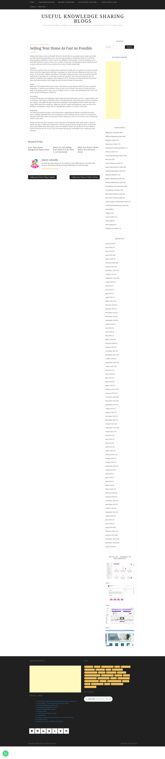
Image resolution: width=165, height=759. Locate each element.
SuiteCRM (109, 209)
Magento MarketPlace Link (46, 709)
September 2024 (111, 320)
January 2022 (110, 412)
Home (32, 2)
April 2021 (109, 447)
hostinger (87, 684)
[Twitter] (61, 731)
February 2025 (110, 305)
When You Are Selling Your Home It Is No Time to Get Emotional (63, 149)
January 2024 (110, 347)
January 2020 (110, 497)
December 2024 (111, 312)
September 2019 (111, 512)
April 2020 (109, 485)
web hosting (103, 681)
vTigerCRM (109, 221)
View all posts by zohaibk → (51, 168)
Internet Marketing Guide (114, 171)
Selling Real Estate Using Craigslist (42, 177)
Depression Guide (111, 144)
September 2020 (111, 466)
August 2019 (110, 516)
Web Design (109, 224)
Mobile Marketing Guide (114, 178)
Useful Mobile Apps (109, 2)
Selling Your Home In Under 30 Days (84, 177)
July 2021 (109, 435)
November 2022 (111, 401)
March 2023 (109, 385)
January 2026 (110, 266)
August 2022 (110, 408)
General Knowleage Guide (114, 155)
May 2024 (109, 335)
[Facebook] (32, 731)
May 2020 (109, 481)
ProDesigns (133, 743)
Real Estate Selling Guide (39, 44)
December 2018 (111, 539)
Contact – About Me (37, 6)
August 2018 (110, 546)
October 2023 (110, 358)
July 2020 (109, 474)
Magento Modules (111, 175)
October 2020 (110, 462)
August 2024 (110, 324)
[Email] (49, 731)
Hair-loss (109, 159)
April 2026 (109, 255)
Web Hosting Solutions (87, 2)
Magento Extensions (66, 2)
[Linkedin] (44, 731)
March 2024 (109, 339)
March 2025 (109, 301)
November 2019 (111, 504)
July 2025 (109, 286)
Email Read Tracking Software (115, 148)
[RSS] (55, 731)
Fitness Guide (110, 152)
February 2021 (110, 454)
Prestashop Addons (46, 2)
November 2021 (111, 420)
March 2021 (109, 451)
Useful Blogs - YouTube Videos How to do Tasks (53, 703)
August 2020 (110, 470)
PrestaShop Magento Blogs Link (47, 705)
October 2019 (110, 508)
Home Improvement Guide (114, 167)
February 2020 (110, 493)
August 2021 (110, 431)
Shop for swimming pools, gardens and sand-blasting (55, 717)
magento (117, 666)
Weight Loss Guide (112, 228)
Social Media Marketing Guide (116, 205)
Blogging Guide (111, 140)
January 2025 (110, 309)
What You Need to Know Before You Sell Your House (88, 149)
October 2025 (110, 274)
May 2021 (109, 443)
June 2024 (109, 332)
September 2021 (111, 427)
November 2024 (111, 316)
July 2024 (109, 328)
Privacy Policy (42, 711)
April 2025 (109, 297)
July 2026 (109, 243)
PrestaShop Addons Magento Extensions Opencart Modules (57, 701)
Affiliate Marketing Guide (114, 136)
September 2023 (111, 362)
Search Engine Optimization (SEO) (117, 201)
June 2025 (109, 289)
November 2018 (111, 543)
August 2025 (110, 282)
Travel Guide (110, 217)
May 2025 (109, 293)
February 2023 (110, 389)
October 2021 (110, 424)
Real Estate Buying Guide (114, 194)
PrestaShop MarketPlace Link (47, 707)
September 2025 (111, 278)
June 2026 (109, 247)
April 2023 (109, 381)
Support (108, 213)
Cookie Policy (41, 715)
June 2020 (109, 477)
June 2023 (109, 374)
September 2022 (111, 404)
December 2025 (111, 270)
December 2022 (111, 397)
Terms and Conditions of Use (47, 713)
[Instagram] (38, 731)
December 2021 (111, 416)
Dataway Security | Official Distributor (50, 721)
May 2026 (109, 251)
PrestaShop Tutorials (113, 190)
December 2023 (111, 351)
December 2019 (111, 500)
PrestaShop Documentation (115, 186)
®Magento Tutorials (112, 132)
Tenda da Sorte (42, 719)
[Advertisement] (113, 90)
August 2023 (110, 366)
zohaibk (33, 52)
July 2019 (109, 520)
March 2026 (109, 259)
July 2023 (109, 370)
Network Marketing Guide (114, 182)
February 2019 (110, 531)
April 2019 (109, 527)
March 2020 (109, 489)
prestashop (114, 678)
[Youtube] (67, 731)
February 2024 (110, 343)
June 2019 (109, 523)
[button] (5, 753)
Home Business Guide (113, 163)
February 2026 (110, 263)
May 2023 (109, 378)
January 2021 (110, 458)
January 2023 (110, 393)
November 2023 (111, 355)
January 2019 (110, 535)
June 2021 (109, 439)
